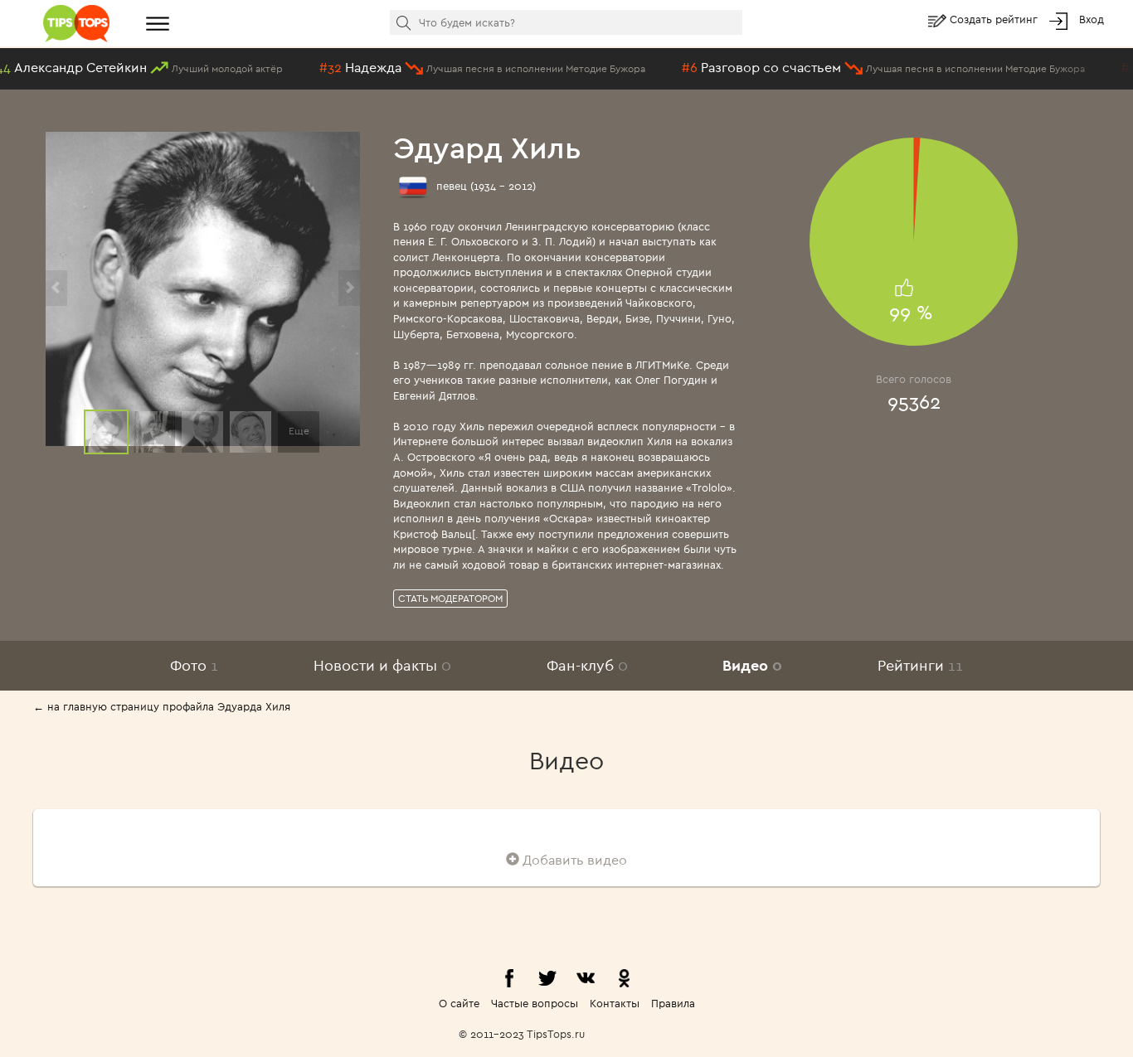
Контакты (614, 1003)
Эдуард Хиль (487, 147)
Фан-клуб (587, 665)
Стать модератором (450, 598)
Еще (299, 430)
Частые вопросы (534, 1003)
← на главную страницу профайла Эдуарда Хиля (161, 706)
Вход (1091, 19)
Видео (752, 665)
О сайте (459, 1003)
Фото (194, 665)
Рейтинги (920, 665)
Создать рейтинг (995, 19)
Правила (673, 1003)
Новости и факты (382, 665)
